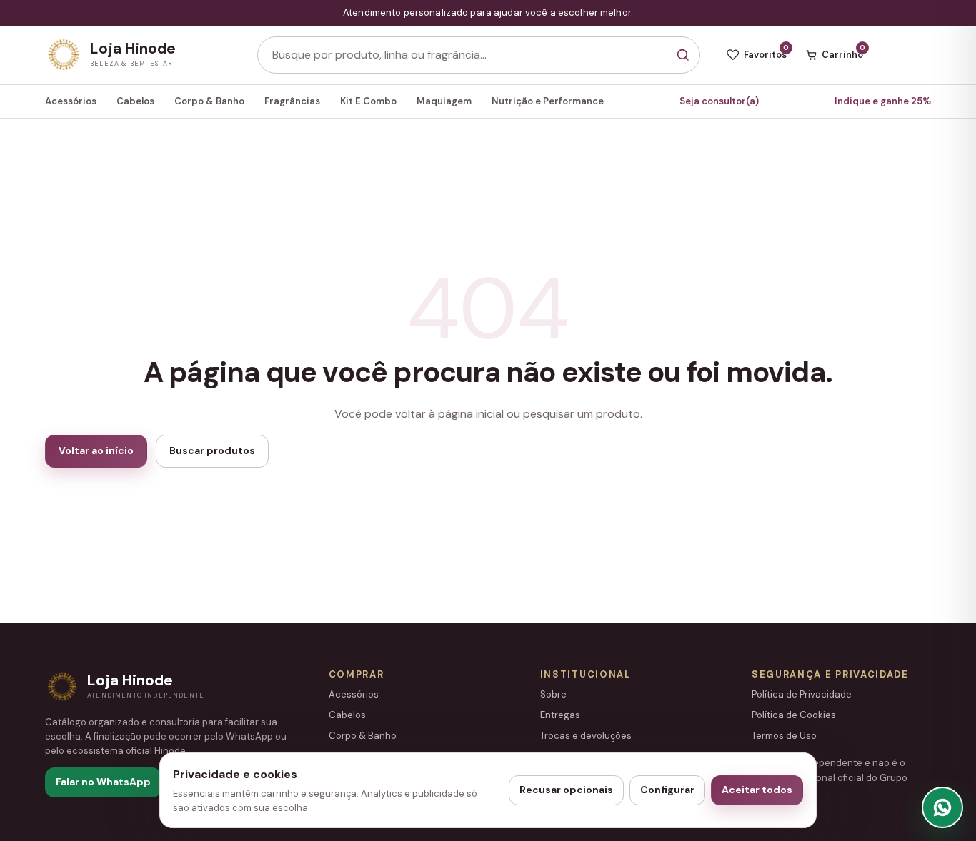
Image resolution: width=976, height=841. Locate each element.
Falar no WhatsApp (103, 781)
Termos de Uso (784, 736)
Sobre (553, 694)
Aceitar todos (757, 789)
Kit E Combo (368, 101)
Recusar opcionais (566, 789)
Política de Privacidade (802, 694)
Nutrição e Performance (548, 101)
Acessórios (70, 101)
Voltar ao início (96, 450)
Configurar (667, 789)
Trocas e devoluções (586, 736)
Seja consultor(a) (719, 101)
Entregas (560, 715)
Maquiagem (444, 101)
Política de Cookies (794, 715)
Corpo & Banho (209, 101)
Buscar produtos (212, 450)
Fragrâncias (292, 101)
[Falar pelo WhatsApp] (942, 807)
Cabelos (135, 101)
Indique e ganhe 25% (883, 101)
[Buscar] (682, 55)
